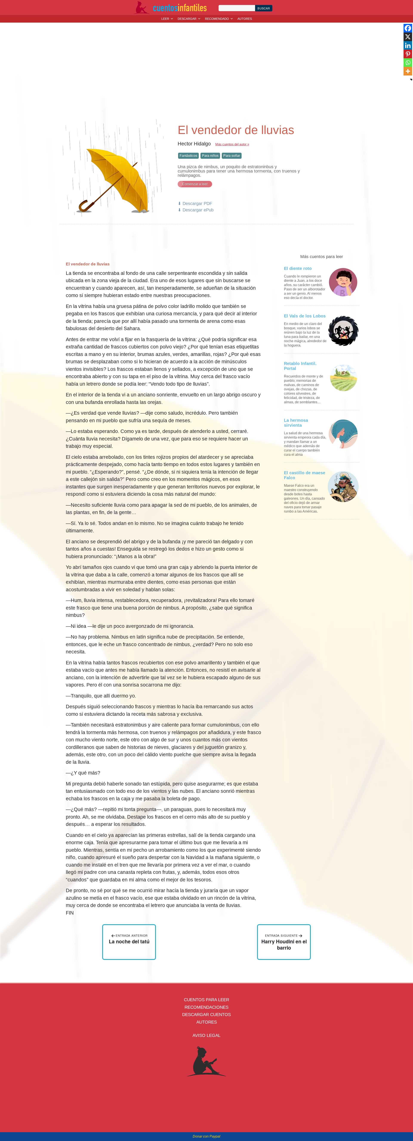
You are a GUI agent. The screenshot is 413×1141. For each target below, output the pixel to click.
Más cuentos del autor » (232, 144)
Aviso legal (206, 1035)
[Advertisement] (206, 73)
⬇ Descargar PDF (195, 203)
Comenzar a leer (195, 184)
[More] (408, 71)
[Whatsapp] (408, 62)
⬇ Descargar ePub (196, 210)
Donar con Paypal (206, 1136)
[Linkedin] (408, 45)
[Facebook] (408, 28)
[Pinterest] (408, 54)
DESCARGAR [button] (187, 18)
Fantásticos (188, 155)
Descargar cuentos (206, 1014)
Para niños (210, 155)
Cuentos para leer (206, 999)
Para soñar (231, 155)
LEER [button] (165, 18)
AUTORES (244, 18)
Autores (206, 1022)
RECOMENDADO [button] (217, 18)
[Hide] (411, 79)
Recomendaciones (206, 1007)
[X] (408, 36)
